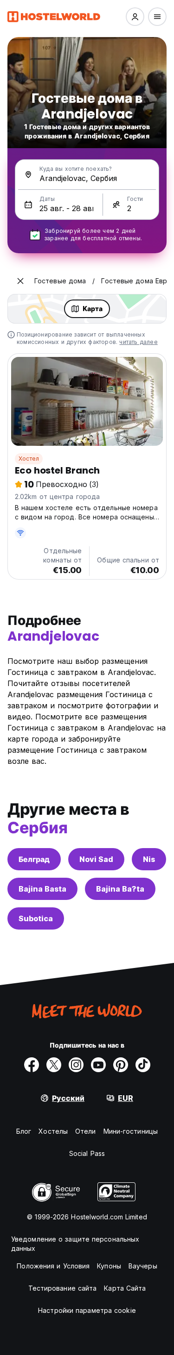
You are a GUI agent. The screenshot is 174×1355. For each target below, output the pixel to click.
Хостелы (53, 1131)
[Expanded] (20, 281)
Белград (34, 859)
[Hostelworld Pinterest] (120, 1064)
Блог (23, 1131)
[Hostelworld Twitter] (53, 1064)
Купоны (109, 1266)
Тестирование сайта (62, 1288)
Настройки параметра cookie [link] (87, 1310)
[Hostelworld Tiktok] (142, 1064)
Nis (149, 859)
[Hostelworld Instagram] (76, 1064)
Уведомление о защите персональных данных (75, 1243)
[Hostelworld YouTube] (98, 1064)
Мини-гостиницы (130, 1131)
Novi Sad (96, 859)
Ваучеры (143, 1266)
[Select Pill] (135, 16)
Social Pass (87, 1153)
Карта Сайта (125, 1288)
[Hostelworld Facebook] (31, 1064)
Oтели (85, 1131)
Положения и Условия (53, 1266)
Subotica (36, 918)
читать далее (138, 341)
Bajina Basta (42, 888)
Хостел (29, 458)
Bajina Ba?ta (120, 888)
